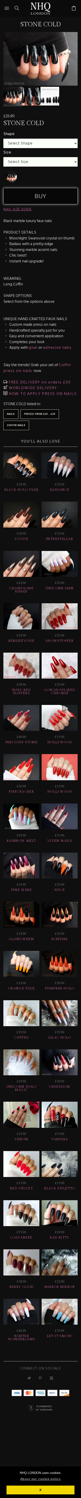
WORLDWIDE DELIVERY (32, 388)
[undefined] (11, 176)
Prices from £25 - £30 (39, 414)
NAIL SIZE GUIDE (17, 209)
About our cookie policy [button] (40, 1479)
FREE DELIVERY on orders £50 (39, 382)
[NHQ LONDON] (41, 8)
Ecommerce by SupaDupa (44, 1408)
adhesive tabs (57, 347)
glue (33, 347)
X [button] (40, 1490)
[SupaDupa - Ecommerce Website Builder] (31, 1408)
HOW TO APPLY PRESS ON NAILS (41, 394)
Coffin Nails (16, 425)
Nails (11, 414)
